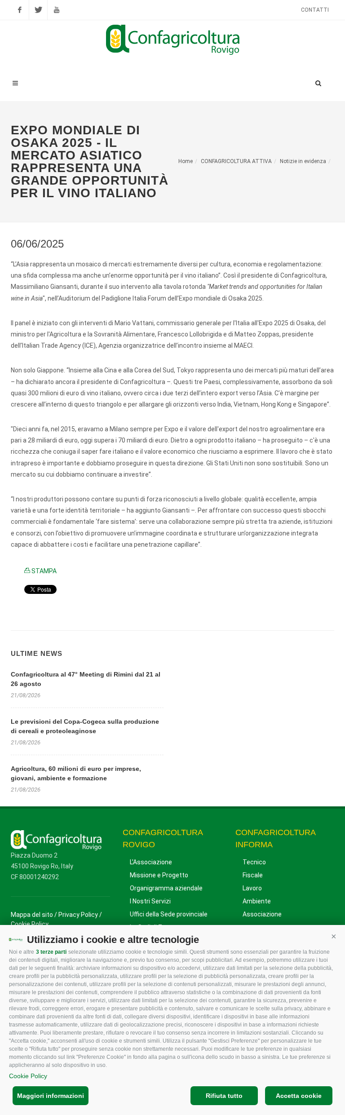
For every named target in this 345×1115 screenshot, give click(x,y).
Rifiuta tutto (224, 1095)
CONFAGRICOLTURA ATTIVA (236, 161)
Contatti (315, 10)
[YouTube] (57, 10)
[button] (334, 936)
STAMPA (43, 571)
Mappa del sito (32, 914)
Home (185, 161)
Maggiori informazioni (50, 1095)
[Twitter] (38, 10)
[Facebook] (20, 10)
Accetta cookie (299, 1095)
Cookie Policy (28, 1076)
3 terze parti (51, 952)
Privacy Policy (78, 914)
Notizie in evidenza (303, 161)
